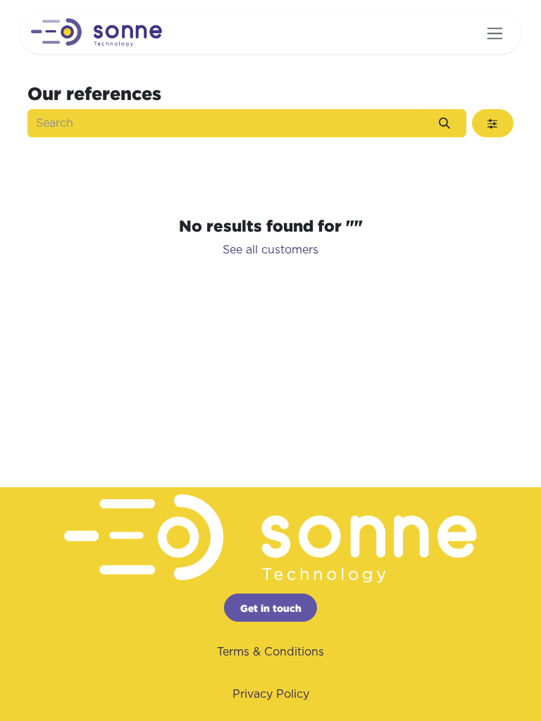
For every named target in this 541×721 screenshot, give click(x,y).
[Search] (444, 123)
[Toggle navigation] (495, 33)
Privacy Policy (270, 694)
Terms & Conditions (270, 652)
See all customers (270, 250)
